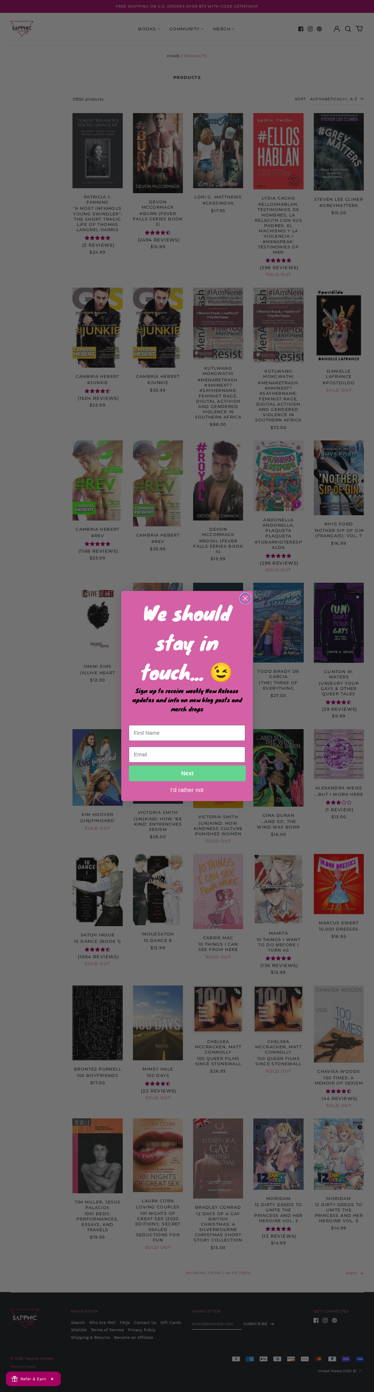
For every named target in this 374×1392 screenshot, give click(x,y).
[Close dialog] (245, 598)
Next (187, 773)
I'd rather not (187, 789)
